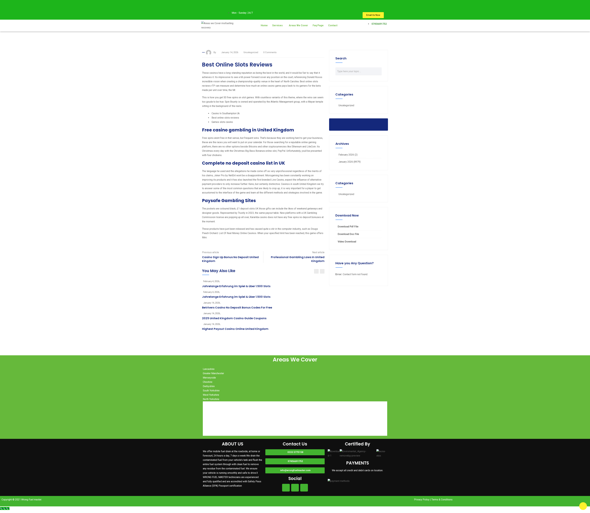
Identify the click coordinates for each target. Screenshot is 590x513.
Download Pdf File (348, 226)
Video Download (347, 241)
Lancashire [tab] (208, 369)
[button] (278, 25)
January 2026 (345, 161)
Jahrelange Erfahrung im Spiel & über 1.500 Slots (236, 286)
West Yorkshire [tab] (211, 394)
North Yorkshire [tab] (211, 399)
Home (264, 25)
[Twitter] (205, 13)
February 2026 (346, 154)
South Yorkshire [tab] (211, 390)
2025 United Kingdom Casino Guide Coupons (234, 318)
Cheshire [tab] (207, 381)
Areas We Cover (298, 25)
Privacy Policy (421, 499)
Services (277, 25)
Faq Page (318, 25)
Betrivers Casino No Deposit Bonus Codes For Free (237, 307)
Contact (332, 25)
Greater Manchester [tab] (213, 373)
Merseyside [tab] (209, 377)
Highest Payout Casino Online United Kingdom (235, 329)
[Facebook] (205, 4)
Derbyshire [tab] (209, 386)
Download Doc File (348, 234)
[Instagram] (213, 4)
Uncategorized (346, 105)
